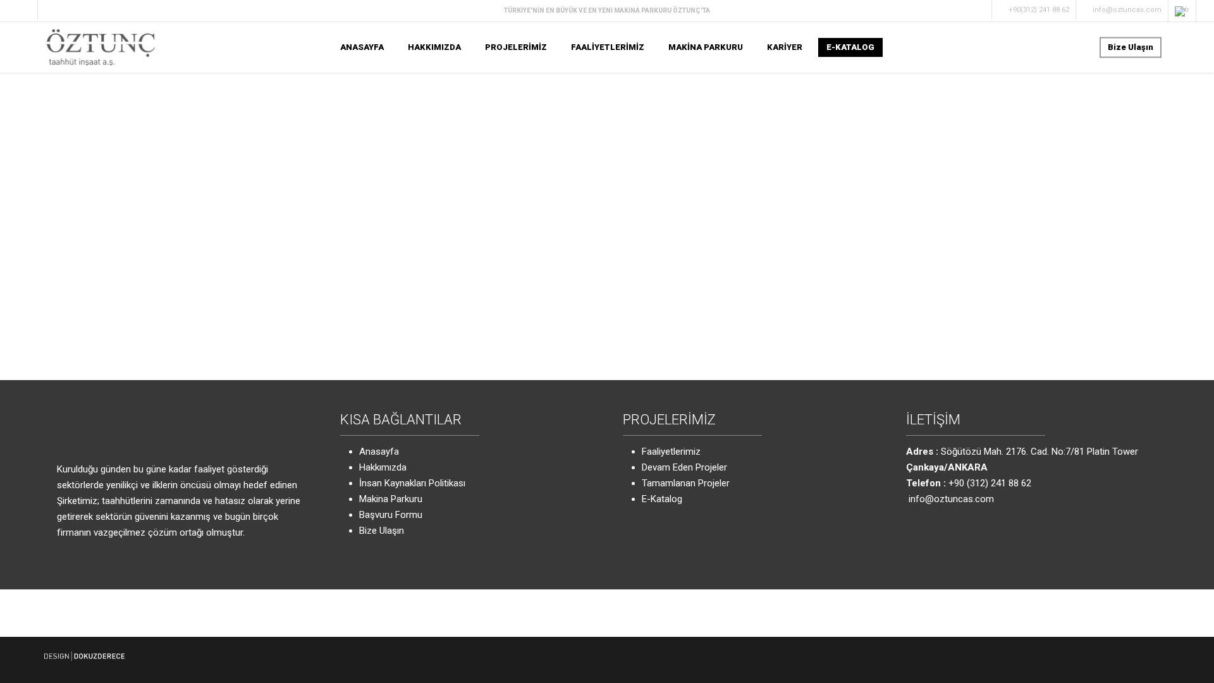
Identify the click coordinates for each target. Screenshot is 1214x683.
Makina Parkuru (390, 499)
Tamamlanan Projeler (686, 483)
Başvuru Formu (390, 514)
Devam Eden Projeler (684, 467)
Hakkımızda (383, 467)
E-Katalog (662, 499)
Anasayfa (379, 451)
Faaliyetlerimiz (671, 451)
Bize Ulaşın (381, 530)
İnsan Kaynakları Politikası (412, 483)
